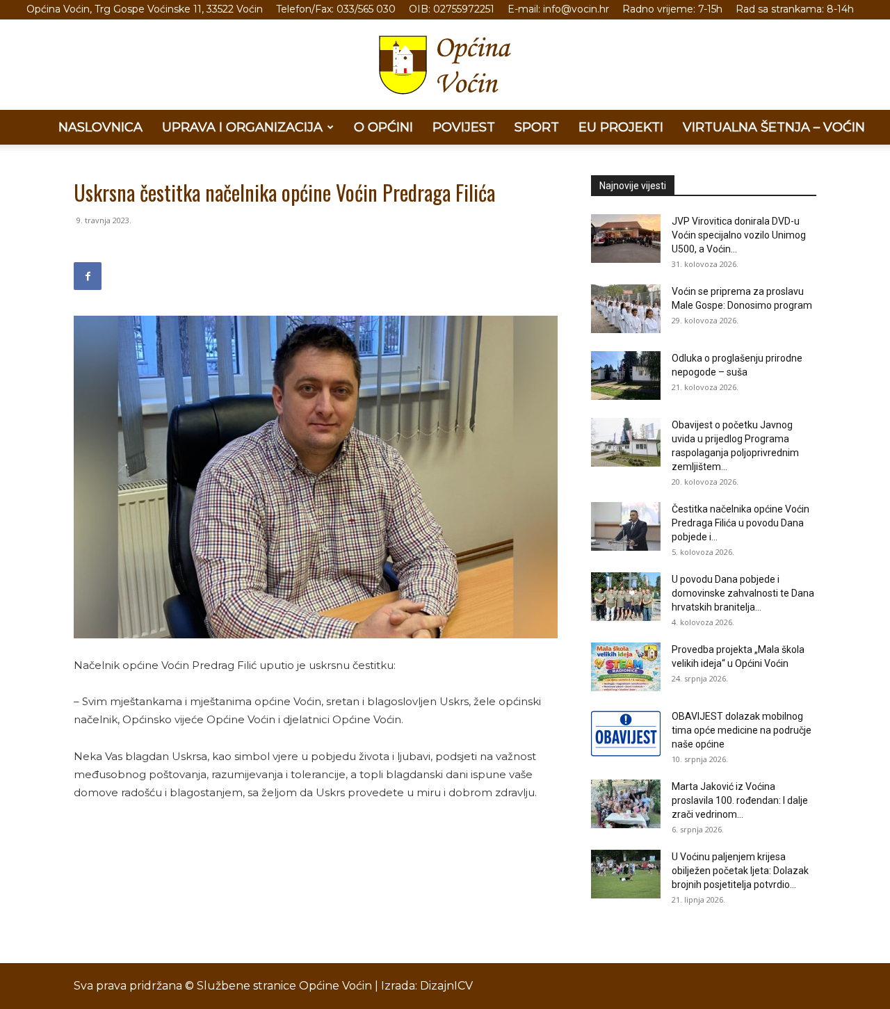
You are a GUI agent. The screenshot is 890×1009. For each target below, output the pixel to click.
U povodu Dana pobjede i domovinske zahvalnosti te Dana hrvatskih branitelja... (743, 593)
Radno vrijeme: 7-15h (672, 9)
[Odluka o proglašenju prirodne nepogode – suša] (626, 375)
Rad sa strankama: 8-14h (795, 9)
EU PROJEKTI (620, 127)
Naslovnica (100, 127)
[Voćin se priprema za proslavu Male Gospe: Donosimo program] (626, 308)
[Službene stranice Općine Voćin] (445, 65)
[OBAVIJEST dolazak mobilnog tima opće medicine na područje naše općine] (626, 733)
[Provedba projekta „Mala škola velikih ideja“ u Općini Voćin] (626, 667)
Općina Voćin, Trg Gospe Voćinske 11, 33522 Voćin (144, 9)
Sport (537, 127)
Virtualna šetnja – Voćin (774, 127)
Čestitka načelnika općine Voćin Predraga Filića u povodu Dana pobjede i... (740, 522)
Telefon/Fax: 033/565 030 (336, 9)
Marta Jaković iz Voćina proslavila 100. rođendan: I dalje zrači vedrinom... (740, 800)
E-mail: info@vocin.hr (558, 9)
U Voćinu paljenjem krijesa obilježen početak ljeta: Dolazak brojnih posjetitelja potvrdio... (740, 870)
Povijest (463, 127)
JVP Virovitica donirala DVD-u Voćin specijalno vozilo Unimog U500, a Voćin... (739, 235)
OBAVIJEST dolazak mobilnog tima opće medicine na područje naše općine (741, 730)
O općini (383, 127)
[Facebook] (88, 276)
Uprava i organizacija (242, 127)
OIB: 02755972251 (451, 9)
